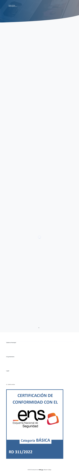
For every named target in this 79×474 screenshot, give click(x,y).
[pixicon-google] (39, 465)
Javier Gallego (48, 469)
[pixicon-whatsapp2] (47, 465)
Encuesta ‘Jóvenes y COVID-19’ (54, 94)
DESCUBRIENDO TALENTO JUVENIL (56, 31)
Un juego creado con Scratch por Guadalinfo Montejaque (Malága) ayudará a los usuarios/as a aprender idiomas (55, 213)
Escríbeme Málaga (49, 120)
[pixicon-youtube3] (37, 465)
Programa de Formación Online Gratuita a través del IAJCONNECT (56, 153)
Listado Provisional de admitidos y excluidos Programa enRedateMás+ (56, 64)
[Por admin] (7, 52)
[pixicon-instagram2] (34, 465)
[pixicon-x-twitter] (32, 465)
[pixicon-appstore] (44, 465)
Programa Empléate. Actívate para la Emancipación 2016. (56, 305)
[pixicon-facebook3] (29, 465)
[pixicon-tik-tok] (49, 465)
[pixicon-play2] (42, 465)
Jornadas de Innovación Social (54, 181)
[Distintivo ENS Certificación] (34, 424)
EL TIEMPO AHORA (10, 384)
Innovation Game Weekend (52, 275)
